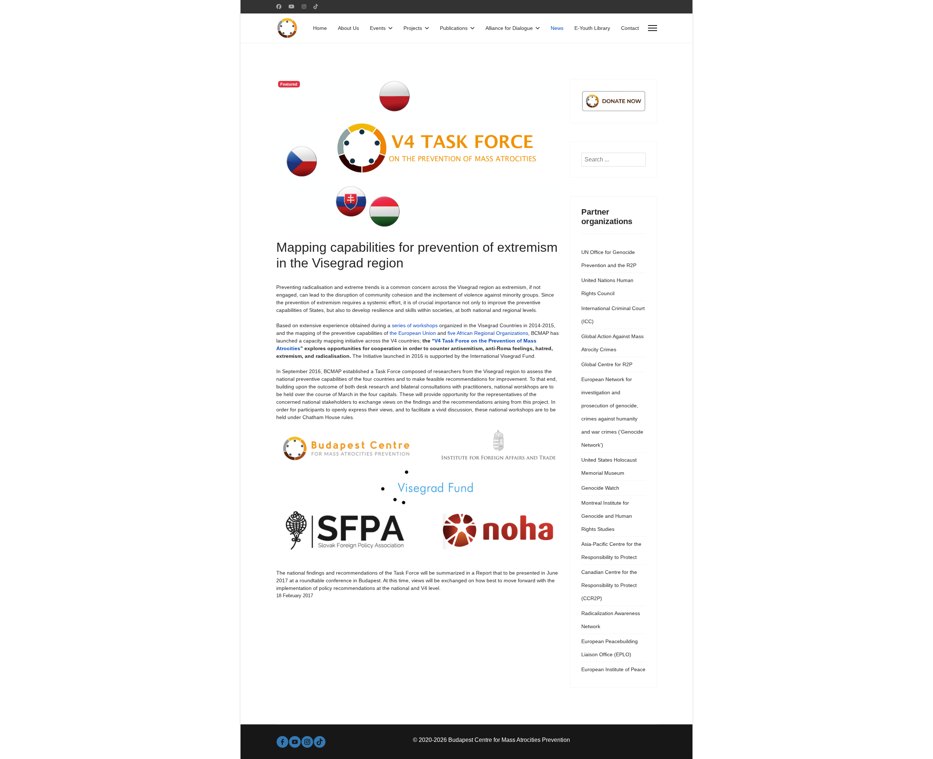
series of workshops (415, 325)
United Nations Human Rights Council (607, 286)
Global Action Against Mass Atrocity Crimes (612, 342)
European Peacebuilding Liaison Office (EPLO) (609, 647)
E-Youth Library (592, 28)
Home (320, 28)
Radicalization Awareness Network (610, 619)
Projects (412, 28)
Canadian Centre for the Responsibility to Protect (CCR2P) (609, 585)
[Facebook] (278, 6)
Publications (454, 28)
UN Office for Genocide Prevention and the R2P (608, 258)
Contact (630, 28)
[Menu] (652, 28)
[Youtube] (291, 6)
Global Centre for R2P (606, 364)
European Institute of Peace (613, 669)
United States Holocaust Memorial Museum (609, 466)
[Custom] (315, 6)
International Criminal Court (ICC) (613, 314)
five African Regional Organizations (488, 333)
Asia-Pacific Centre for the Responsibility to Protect (611, 550)
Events (378, 28)
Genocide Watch (600, 488)
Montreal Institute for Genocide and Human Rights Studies (606, 516)
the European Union (413, 333)
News (557, 28)
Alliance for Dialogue (509, 28)
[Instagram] (304, 6)
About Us (348, 28)
